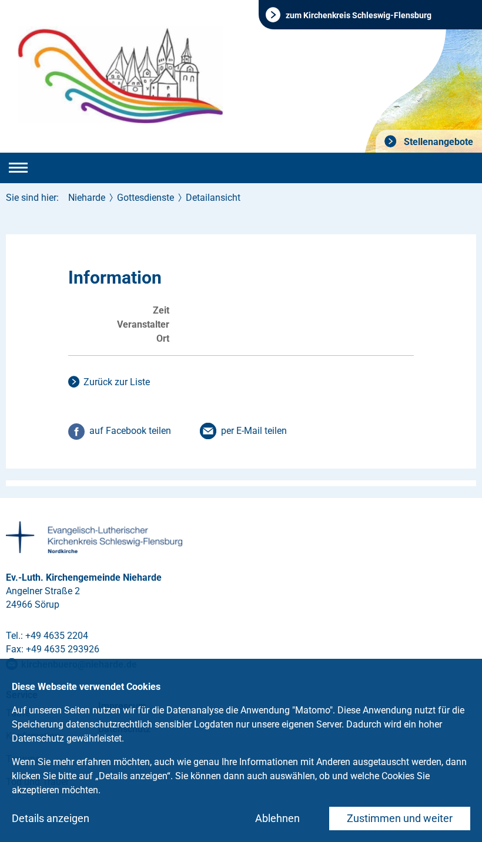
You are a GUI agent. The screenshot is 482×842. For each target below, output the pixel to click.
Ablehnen (277, 818)
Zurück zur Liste (116, 382)
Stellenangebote (437, 141)
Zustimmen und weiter (400, 818)
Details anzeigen (50, 818)
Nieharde (86, 197)
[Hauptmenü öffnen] (18, 168)
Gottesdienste (145, 197)
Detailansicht (213, 197)
